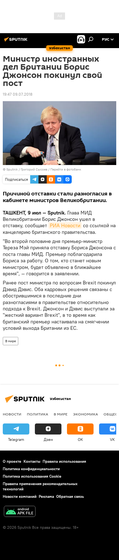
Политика (37, 414)
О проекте (12, 461)
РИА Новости (65, 225)
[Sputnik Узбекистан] (16, 41)
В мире (10, 341)
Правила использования (64, 461)
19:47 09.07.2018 (17, 94)
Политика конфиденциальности (31, 468)
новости (12, 414)
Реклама (46, 496)
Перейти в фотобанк (65, 169)
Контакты (32, 461)
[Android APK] (19, 512)
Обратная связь (70, 496)
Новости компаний (20, 496)
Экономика (85, 414)
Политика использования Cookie (32, 476)
